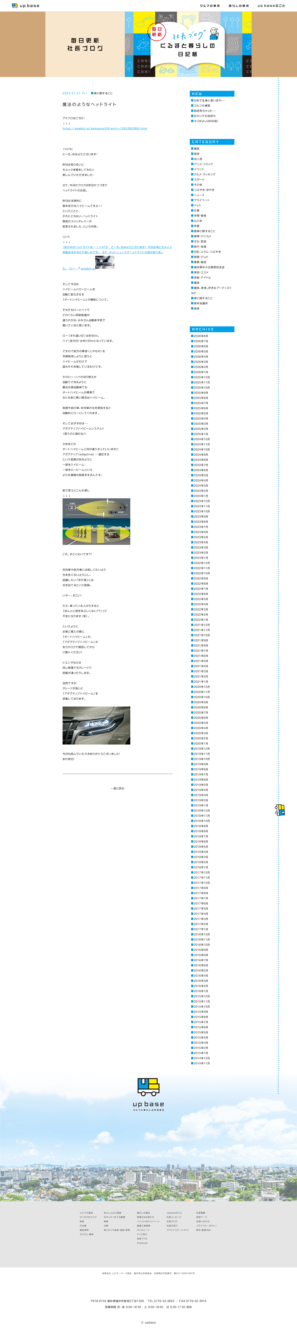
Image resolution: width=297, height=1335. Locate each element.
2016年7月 (201, 960)
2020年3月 (201, 733)
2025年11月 (202, 382)
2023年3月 (201, 547)
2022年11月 (202, 568)
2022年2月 (201, 614)
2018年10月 (202, 821)
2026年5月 (201, 351)
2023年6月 (201, 532)
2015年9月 (201, 1012)
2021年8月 (201, 645)
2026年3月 (201, 362)
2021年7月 (201, 650)
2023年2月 (201, 552)
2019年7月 (201, 774)
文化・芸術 (200, 241)
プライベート (202, 200)
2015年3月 (201, 1042)
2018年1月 (201, 867)
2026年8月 (201, 336)
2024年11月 (202, 444)
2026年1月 (201, 372)
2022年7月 (201, 589)
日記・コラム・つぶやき (207, 252)
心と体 (198, 221)
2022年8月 (201, 583)
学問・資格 (200, 215)
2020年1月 (201, 743)
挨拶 (197, 154)
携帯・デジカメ (202, 236)
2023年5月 (201, 537)
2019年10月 (202, 759)
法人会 (198, 159)
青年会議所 (201, 303)
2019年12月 (202, 748)
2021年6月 (201, 656)
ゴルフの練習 (202, 105)
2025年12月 (202, 377)
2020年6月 (201, 718)
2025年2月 (201, 429)
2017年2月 (201, 924)
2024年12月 (202, 439)
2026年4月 (201, 356)
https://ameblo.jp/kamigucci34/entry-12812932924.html (105, 128)
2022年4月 (201, 604)
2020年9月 (201, 702)
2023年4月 (201, 542)
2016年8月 (201, 955)
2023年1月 (201, 558)
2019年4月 (201, 790)
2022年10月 (202, 573)
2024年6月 (201, 470)
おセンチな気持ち (205, 116)
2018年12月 (202, 810)
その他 (198, 184)
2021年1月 (201, 681)
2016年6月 (201, 965)
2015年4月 (201, 1037)
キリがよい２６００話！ (206, 121)
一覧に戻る (117, 788)
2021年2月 (201, 676)
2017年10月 (202, 883)
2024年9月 (201, 454)
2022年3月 (201, 609)
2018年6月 (201, 841)
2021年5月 (201, 661)
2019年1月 (201, 805)
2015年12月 (202, 996)
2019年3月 (201, 795)
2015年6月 (201, 1027)
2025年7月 (201, 403)
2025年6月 (201, 408)
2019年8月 (201, 769)
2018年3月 (201, 857)
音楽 (197, 308)
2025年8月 (201, 398)
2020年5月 (201, 723)
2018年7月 (201, 836)
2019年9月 (201, 764)
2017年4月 (201, 914)
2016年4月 (201, 975)
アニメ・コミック (203, 164)
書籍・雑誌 (200, 262)
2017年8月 (201, 893)
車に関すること (103, 93)
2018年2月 (201, 862)
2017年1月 (201, 929)
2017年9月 (201, 888)
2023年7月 (201, 527)
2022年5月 (201, 599)
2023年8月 (201, 521)
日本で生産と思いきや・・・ (209, 100)
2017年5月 (201, 908)
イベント (199, 169)
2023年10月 (202, 511)
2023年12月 (202, 501)
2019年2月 (201, 800)
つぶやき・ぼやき (204, 190)
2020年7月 (201, 712)
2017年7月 (201, 898)
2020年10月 (202, 697)
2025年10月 (202, 387)
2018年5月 (201, 846)
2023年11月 (202, 506)
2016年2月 (201, 986)
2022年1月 (201, 619)
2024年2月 (201, 491)
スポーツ (199, 179)
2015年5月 (201, 1032)
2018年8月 (201, 831)
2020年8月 (201, 707)
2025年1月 (201, 434)
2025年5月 (201, 413)
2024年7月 (201, 465)
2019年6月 (201, 779)
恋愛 (197, 226)
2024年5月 (201, 475)
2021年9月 (201, 640)
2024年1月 (201, 496)
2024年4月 (201, 480)
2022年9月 (201, 578)
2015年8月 (201, 1017)
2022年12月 (202, 563)
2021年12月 (202, 625)
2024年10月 (202, 449)
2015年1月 (201, 1053)
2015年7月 (201, 1022)
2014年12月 (202, 1058)
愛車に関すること (205, 231)
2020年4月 (201, 728)
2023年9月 (201, 516)
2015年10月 (202, 1006)
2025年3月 (201, 423)
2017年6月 (201, 903)
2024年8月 (201, 460)
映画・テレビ (201, 257)
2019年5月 (201, 785)
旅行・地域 (200, 246)
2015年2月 (201, 1048)
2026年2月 (201, 367)
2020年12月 (202, 687)
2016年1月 (201, 991)
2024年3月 (201, 485)
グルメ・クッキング (205, 174)
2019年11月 (202, 754)
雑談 (197, 148)
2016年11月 (202, 939)
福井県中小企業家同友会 (209, 267)
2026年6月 (201, 346)
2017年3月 (201, 919)
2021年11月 (202, 630)
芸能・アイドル (202, 277)
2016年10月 (202, 944)
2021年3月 (201, 671)
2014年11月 (202, 1063)
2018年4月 (201, 852)
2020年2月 (201, 738)
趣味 (197, 282)
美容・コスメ (201, 272)
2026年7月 (201, 341)
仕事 (197, 210)
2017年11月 (202, 877)
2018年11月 (202, 816)
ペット (197, 205)
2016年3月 (201, 981)
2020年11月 (202, 692)
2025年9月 (201, 393)
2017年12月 (202, 872)
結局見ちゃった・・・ (205, 111)
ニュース (199, 195)
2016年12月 (202, 934)
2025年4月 (201, 418)
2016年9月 (201, 950)
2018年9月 (201, 826)
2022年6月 (201, 594)
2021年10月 (202, 635)
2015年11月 (202, 1001)
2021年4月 (201, 666)
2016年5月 (201, 970)
